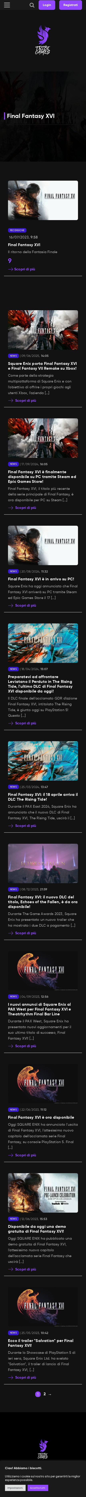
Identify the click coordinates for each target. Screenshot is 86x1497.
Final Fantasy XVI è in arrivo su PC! (41, 579)
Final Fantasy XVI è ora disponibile (41, 1117)
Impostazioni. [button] (15, 1487)
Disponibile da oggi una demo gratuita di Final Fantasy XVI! (37, 1229)
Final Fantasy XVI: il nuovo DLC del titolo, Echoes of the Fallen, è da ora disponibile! (43, 901)
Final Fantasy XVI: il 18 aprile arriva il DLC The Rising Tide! (43, 797)
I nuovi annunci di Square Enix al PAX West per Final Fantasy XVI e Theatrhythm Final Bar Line (39, 1009)
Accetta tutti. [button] (38, 1487)
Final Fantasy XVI (31, 116)
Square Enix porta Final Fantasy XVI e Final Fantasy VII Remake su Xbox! (42, 366)
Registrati (70, 5)
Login (47, 5)
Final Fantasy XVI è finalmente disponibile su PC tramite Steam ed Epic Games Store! (42, 476)
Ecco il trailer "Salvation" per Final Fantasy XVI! (40, 1343)
